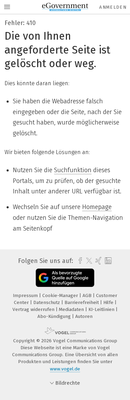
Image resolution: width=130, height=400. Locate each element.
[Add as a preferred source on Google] (65, 278)
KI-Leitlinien (102, 309)
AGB (88, 295)
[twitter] (87, 261)
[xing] (97, 261)
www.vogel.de (65, 369)
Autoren (84, 316)
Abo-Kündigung (54, 316)
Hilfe (109, 302)
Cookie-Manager (60, 295)
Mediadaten (72, 309)
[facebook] (78, 260)
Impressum (26, 295)
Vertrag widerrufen (34, 309)
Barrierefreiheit (82, 302)
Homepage (97, 207)
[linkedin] (107, 261)
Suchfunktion (73, 170)
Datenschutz (47, 302)
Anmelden (113, 7)
